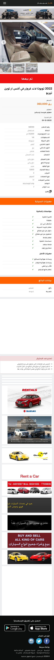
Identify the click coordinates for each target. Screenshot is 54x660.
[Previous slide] (50, 42)
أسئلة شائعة (18, 650)
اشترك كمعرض (30, 650)
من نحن (39, 650)
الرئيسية (47, 650)
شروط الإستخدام (29, 653)
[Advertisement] (27, 326)
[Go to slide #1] (29, 67)
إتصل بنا (19, 653)
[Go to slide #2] (16, 67)
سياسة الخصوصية (43, 653)
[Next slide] (3, 42)
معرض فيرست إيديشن (42, 112)
